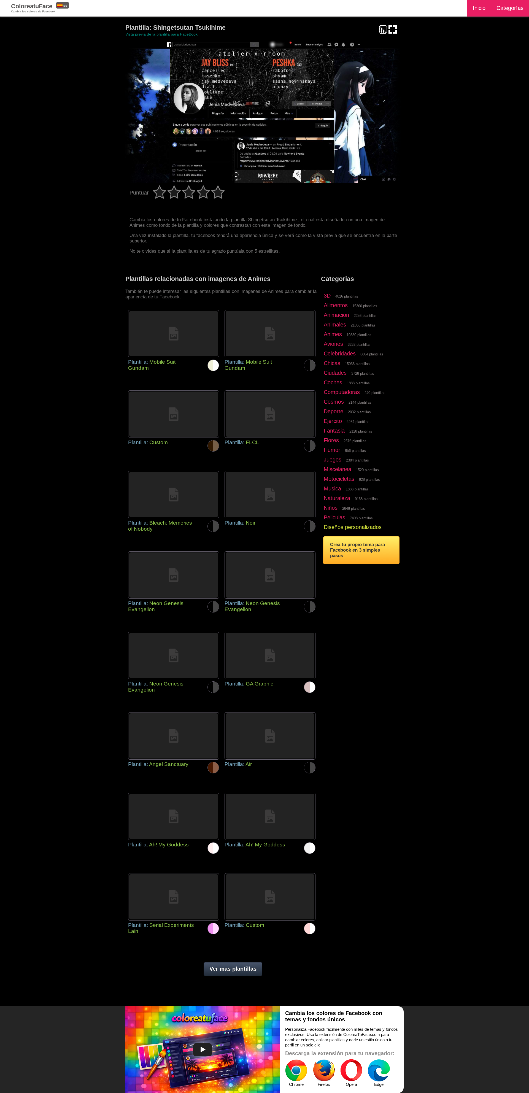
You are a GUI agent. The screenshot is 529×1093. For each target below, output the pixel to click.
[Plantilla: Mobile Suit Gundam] (173, 333)
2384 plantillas (357, 460)
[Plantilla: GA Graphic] (270, 655)
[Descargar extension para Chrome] (296, 1070)
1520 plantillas (367, 470)
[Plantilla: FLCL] (270, 414)
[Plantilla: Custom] (173, 414)
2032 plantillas (359, 412)
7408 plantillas (361, 518)
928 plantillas (369, 479)
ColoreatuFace (33, 8)
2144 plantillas (360, 402)
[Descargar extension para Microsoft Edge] (379, 1070)
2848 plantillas (353, 508)
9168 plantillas (366, 499)
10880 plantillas (359, 335)
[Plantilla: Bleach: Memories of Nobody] (173, 494)
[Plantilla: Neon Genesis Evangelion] (173, 575)
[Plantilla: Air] (270, 736)
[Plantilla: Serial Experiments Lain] (173, 897)
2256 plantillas (365, 316)
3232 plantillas (359, 344)
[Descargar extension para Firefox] (324, 1070)
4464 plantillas (358, 422)
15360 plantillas (364, 306)
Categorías (509, 8)
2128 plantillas (360, 431)
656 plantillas (355, 451)
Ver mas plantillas (233, 969)
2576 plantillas (355, 441)
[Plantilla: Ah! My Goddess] (173, 816)
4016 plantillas (346, 296)
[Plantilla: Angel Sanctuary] (173, 736)
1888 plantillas (358, 383)
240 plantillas (375, 393)
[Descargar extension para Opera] (351, 1070)
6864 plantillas (371, 354)
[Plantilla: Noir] (270, 494)
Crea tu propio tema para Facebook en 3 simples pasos (357, 550)
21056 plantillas (363, 325)
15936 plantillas (357, 364)
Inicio (479, 8)
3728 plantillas (362, 373)
